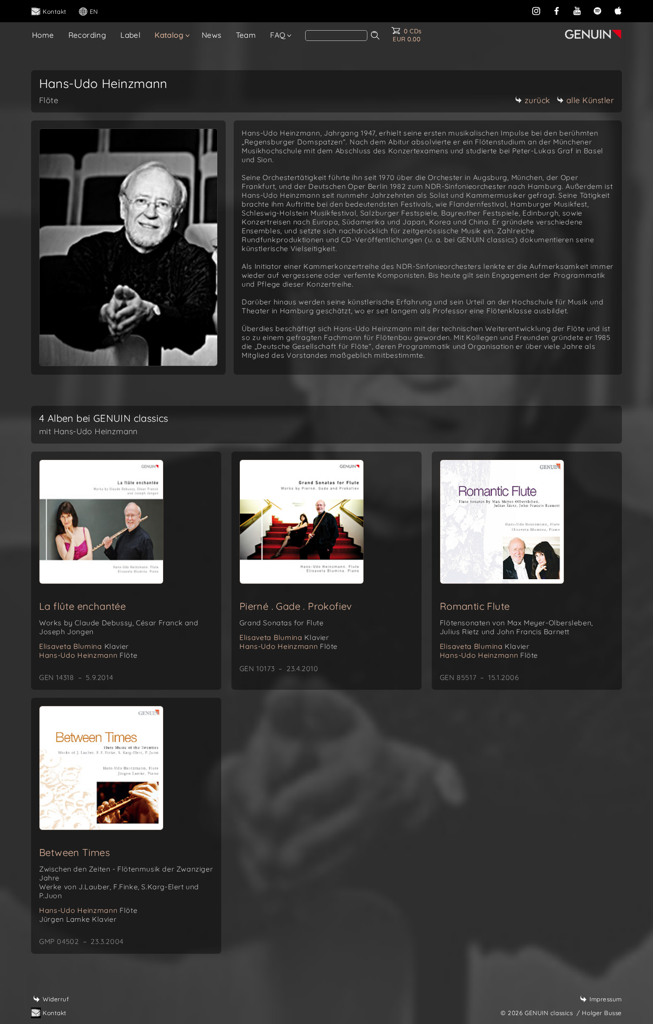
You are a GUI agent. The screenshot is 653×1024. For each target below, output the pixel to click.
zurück (537, 100)
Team (246, 35)
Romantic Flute (475, 606)
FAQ (277, 35)
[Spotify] (597, 10)
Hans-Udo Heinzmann (88, 655)
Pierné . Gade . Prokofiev (295, 606)
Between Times (74, 852)
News (212, 35)
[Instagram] (536, 10)
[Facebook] (556, 10)
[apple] (617, 10)
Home (43, 35)
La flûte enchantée (82, 606)
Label (130, 35)
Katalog (169, 35)
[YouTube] (577, 10)
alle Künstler (590, 100)
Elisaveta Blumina (84, 646)
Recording (87, 35)
